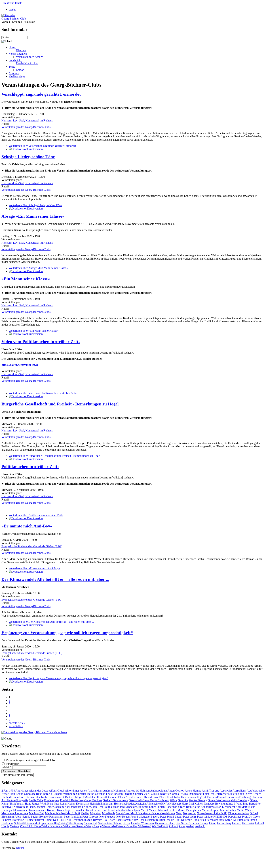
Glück (173, 800)
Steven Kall (90, 823)
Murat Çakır (123, 813)
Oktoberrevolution (238, 813)
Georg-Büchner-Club (13, 18)
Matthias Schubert (55, 813)
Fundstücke (15, 60)
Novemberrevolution (209, 813)
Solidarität (20, 823)
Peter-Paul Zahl (73, 816)
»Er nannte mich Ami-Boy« (26, 526)
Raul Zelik (65, 819)
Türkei (212, 823)
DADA (184, 793)
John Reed (97, 806)
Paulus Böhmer (39, 816)
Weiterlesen (42, 145)
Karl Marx (242, 806)
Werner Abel (109, 826)
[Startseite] (8, 15)
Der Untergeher (218, 793)
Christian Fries (103, 793)
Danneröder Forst (199, 793)
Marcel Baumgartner (189, 810)
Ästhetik (200, 826)
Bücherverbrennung (64, 793)
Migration (95, 813)
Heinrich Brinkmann (101, 803)
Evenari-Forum (216, 797)
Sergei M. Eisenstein (237, 819)
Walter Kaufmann (52, 826)
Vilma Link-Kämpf (31, 826)
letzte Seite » (16, 726)
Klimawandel (20, 810)
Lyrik (137, 810)
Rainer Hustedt (35, 819)
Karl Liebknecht (225, 806)
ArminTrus (208, 790)
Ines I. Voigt (235, 803)
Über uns (21, 50)
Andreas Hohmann (114, 790)
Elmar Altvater (126, 797)
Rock (118, 819)
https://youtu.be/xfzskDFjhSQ (19, 364)
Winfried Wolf (160, 826)
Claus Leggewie (160, 793)
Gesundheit (135, 800)
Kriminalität (78, 810)
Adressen (14, 73)
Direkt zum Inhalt (11, 3)
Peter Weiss (189, 816)
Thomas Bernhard (165, 823)
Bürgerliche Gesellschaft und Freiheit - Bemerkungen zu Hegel (60, 404)
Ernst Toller (173, 797)
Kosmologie (64, 810)
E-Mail (6, 767)
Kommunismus (37, 810)
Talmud (117, 823)
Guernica (183, 800)
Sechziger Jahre (216, 819)
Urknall (259, 823)
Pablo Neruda (22, 816)
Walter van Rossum (74, 826)
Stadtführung (75, 823)
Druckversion (35, 149)
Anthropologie (158, 790)
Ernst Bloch (159, 797)
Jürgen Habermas (167, 806)
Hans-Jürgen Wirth (36, 803)
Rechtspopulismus (81, 819)
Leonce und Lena (104, 810)
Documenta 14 (55, 797)
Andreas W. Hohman (137, 790)
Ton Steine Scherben (188, 823)
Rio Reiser (109, 819)
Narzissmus (145, 813)
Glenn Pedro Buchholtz (155, 800)
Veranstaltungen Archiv (29, 56)
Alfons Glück (56, 790)
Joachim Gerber (44, 806)
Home (12, 47)
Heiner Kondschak (78, 803)
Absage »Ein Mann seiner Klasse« (32, 216)
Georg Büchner (93, 800)
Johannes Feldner (81, 806)
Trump (204, 823)
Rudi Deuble (166, 819)
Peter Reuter (123, 816)
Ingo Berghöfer (252, 803)
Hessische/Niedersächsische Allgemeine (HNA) (141, 803)
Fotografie (22, 800)
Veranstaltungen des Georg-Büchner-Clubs (25, 127)
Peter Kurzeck (107, 816)
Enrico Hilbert (144, 797)
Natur (179, 813)
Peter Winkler (205, 816)
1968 (12, 790)
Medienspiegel (17, 76)
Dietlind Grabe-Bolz (13, 797)
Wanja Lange (94, 826)
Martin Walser (245, 810)
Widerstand (144, 826)
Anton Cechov (175, 790)
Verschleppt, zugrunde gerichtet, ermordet (41, 94)
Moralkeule (108, 813)
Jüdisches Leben (147, 806)
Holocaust (175, 803)
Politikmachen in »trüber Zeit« (30, 466)
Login (12, 9)
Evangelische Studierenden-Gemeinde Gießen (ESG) (31, 546)
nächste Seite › (17, 722)
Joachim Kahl (62, 806)
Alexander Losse (38, 790)
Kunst (89, 810)
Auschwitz (226, 790)
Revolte (97, 819)
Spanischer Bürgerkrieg (54, 823)
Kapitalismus (208, 806)
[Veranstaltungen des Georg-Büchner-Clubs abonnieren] (34, 732)
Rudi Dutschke (183, 819)
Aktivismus (21, 790)
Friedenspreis (51, 800)
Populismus (234, 816)
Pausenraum (56, 816)
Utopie (5, 826)
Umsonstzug (224, 823)
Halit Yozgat (17, 803)
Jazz (32, 806)
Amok (83, 790)
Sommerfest (33, 823)
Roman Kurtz (130, 819)
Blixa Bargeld (44, 793)
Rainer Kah (51, 819)
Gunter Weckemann (219, 800)
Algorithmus (72, 790)
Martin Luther (228, 810)
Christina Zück (141, 793)
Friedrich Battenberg (72, 800)
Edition (20, 69)
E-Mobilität (89, 797)
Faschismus (231, 797)
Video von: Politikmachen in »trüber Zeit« (40, 341)
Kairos (196, 806)
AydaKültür (8, 793)
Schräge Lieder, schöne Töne (28, 156)
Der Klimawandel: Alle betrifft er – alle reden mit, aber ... (55, 579)
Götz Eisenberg (240, 800)
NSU (224, 813)
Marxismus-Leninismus (14, 813)
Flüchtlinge (245, 797)
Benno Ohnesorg (25, 793)
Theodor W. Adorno (142, 823)
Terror (126, 823)
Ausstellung (239, 790)
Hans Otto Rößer (57, 803)
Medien (85, 813)
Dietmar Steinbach (36, 797)
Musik (134, 813)
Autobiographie (256, 790)
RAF (23, 819)
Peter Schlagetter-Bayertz (144, 816)
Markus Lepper (210, 810)
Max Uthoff (73, 813)
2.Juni (4, 790)
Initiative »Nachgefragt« (15, 806)
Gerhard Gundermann (115, 800)
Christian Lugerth (122, 793)
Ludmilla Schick (123, 810)
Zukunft (173, 826)
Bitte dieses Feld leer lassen (17, 774)
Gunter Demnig (198, 800)
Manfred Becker (167, 810)
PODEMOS (220, 816)
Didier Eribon (236, 793)
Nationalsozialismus (163, 813)
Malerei (153, 810)
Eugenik (201, 797)
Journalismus (111, 806)
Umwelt (236, 823)
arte (217, 790)
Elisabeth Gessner (107, 797)
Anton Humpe (193, 790)
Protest (16, 819)
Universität (248, 823)
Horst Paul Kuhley (192, 803)
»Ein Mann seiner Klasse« (25, 279)
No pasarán (189, 813)
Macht (144, 810)
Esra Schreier (188, 797)
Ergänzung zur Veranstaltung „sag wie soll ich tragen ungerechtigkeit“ (67, 632)
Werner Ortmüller (127, 826)
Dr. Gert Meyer (74, 797)
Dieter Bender (253, 793)
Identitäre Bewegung (216, 803)
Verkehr (14, 826)
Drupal (20, 847)
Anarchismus (95, 790)
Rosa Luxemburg (149, 819)
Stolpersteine (105, 823)
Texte (12, 66)
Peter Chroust (90, 816)
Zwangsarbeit (186, 826)
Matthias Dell (36, 813)
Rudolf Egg (199, 819)
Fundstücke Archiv (27, 63)
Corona (174, 793)
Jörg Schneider (128, 806)
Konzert (51, 810)
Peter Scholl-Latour (171, 816)
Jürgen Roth (185, 806)
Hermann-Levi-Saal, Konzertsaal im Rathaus (27, 120)
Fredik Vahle (36, 800)
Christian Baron (85, 793)
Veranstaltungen (18, 53)
